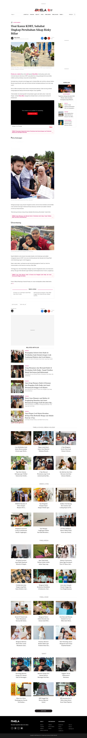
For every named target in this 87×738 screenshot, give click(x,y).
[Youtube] (21, 728)
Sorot (44, 653)
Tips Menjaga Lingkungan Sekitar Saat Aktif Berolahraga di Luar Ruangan (43, 530)
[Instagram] (15, 728)
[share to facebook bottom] (42, 311)
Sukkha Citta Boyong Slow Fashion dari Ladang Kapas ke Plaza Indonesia (66, 505)
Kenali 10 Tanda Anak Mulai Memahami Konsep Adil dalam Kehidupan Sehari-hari (21, 618)
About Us (41, 724)
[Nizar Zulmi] (12, 38)
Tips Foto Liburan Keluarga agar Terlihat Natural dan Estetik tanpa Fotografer (21, 474)
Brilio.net (70, 726)
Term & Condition (51, 726)
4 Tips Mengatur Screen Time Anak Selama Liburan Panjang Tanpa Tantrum (66, 449)
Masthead (42, 726)
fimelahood (55, 14)
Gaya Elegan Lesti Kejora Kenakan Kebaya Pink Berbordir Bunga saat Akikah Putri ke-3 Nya (39, 415)
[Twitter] (18, 728)
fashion (32, 14)
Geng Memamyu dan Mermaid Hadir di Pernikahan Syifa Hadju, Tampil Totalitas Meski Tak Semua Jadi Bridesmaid (39, 370)
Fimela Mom (44, 597)
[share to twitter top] (45, 38)
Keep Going (43, 710)
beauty (37, 14)
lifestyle (26, 14)
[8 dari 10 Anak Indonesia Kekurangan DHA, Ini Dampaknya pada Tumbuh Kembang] (60, 106)
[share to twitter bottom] (45, 311)
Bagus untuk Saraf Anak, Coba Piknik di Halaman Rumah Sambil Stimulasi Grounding (43, 449)
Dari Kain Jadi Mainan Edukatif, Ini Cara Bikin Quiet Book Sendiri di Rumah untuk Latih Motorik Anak (66, 618)
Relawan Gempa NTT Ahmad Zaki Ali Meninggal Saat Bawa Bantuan (43, 675)
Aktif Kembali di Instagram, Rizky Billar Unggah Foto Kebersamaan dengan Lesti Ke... (42, 294)
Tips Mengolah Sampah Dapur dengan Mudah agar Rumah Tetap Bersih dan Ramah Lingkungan (43, 505)
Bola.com (70, 724)
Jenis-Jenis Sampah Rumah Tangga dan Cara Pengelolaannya (66, 587)
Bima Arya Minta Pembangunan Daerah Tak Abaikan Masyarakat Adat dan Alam (21, 700)
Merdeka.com (60, 730)
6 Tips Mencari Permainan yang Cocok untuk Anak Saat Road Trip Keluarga (43, 474)
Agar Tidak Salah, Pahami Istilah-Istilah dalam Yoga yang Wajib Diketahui (43, 562)
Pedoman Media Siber (44, 730)
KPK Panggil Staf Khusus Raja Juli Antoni (43, 700)
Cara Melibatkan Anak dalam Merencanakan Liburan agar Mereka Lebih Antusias (21, 449)
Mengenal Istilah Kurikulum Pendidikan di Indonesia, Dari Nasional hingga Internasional (43, 587)
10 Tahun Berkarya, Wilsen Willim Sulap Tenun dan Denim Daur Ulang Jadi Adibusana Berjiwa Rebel (66, 530)
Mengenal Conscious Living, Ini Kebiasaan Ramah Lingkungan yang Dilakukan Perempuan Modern (21, 530)
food (42, 14)
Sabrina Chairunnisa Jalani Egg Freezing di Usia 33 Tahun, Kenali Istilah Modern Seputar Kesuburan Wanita (66, 562)
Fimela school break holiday (44, 427)
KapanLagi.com (71, 728)
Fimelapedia (44, 540)
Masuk (71, 14)
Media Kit (50, 724)
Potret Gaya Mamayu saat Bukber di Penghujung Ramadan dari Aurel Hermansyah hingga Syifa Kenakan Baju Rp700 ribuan (38, 400)
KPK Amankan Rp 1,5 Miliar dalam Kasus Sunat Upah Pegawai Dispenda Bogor (66, 700)
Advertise (42, 728)
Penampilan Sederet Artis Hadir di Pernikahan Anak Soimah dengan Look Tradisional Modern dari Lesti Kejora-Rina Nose (38, 355)
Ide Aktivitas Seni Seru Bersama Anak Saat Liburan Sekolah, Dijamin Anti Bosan (66, 474)
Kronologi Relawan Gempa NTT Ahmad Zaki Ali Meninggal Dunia (21, 675)
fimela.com (38, 735)
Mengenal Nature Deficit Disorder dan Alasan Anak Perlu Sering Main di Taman (43, 618)
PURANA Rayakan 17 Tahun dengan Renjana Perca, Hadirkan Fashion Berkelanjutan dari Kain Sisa (21, 505)
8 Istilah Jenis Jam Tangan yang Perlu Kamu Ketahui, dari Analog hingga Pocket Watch (21, 587)
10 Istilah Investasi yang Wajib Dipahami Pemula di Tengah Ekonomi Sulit (21, 562)
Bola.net (59, 726)
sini (12, 283)
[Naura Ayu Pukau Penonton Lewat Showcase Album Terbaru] (60, 123)
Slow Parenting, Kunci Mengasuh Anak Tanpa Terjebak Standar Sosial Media (66, 643)
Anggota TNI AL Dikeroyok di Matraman (66, 675)
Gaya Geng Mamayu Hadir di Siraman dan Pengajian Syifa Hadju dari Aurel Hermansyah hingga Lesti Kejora (38, 385)
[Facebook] (12, 728)
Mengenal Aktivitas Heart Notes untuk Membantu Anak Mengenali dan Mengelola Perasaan (21, 643)
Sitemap (49, 728)
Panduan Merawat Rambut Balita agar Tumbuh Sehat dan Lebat (43, 643)
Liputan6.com (60, 724)
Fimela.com (60, 728)
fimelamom (48, 14)
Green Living (44, 484)
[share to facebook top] (42, 38)
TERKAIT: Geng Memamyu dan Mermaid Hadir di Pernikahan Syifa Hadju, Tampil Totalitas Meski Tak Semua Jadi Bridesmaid (31, 217)
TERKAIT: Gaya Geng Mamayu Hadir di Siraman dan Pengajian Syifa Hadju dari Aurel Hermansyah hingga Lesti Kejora (31, 275)
